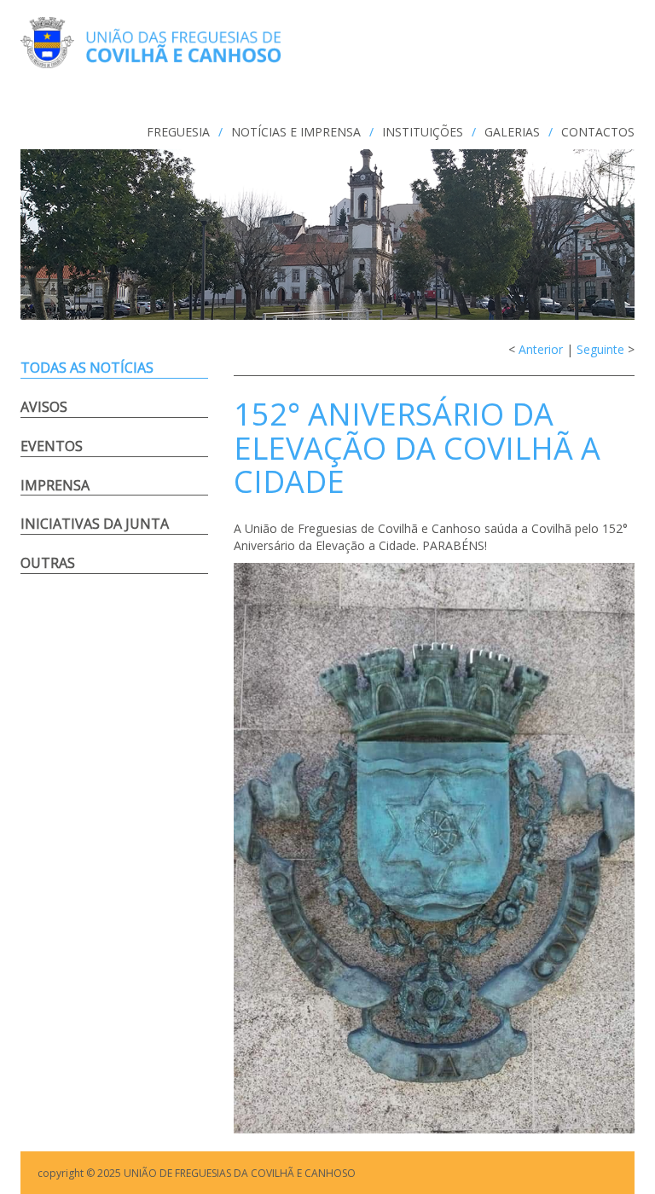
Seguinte (600, 349)
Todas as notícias (87, 367)
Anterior (541, 349)
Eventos (51, 446)
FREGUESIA (178, 132)
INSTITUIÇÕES (422, 132)
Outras (47, 563)
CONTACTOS (598, 132)
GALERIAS (512, 132)
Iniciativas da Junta (94, 523)
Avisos (43, 406)
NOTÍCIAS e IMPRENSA (296, 132)
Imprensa (55, 485)
